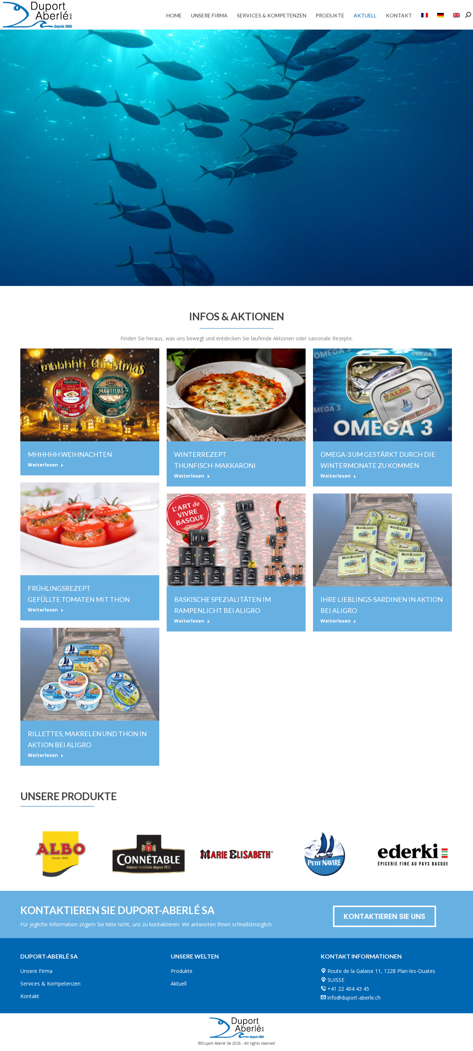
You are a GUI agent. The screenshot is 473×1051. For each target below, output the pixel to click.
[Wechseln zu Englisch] (456, 15)
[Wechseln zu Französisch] (425, 15)
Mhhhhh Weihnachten (70, 454)
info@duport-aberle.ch (354, 997)
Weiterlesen (43, 465)
